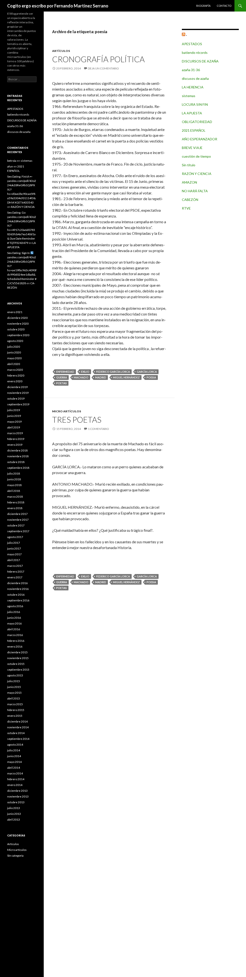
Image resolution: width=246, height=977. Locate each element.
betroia (11, 160)
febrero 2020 (15, 375)
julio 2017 (13, 542)
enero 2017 (14, 577)
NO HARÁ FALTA (195, 191)
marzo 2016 (15, 635)
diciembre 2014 (17, 721)
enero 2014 (14, 785)
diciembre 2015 (17, 652)
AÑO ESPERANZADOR (199, 139)
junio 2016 (14, 617)
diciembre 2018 (17, 450)
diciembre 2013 (17, 790)
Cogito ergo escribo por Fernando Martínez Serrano (57, 5)
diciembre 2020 (17, 318)
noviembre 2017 (18, 519)
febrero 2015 (15, 710)
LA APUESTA (192, 113)
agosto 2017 (15, 537)
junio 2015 (14, 687)
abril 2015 (13, 698)
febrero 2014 (15, 779)
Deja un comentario (103, 68)
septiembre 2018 (18, 468)
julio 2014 (13, 750)
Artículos (61, 51)
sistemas (188, 96)
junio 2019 (14, 416)
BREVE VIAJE (192, 148)
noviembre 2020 (18, 323)
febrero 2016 (15, 641)
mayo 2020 (14, 358)
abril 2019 (13, 427)
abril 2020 (13, 364)
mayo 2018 (14, 485)
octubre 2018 (16, 462)
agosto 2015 (15, 675)
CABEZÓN (190, 200)
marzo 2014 (15, 773)
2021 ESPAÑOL (193, 130)
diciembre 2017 (17, 514)
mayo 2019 (14, 421)
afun (10, 166)
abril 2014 (13, 767)
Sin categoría (15, 855)
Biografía (203, 5)
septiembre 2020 (18, 335)
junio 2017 (14, 548)
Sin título (188, 165)
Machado (81, 377)
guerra (61, 377)
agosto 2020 (15, 341)
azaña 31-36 (191, 70)
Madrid (100, 377)
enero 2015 (14, 715)
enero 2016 (14, 646)
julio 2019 (13, 410)
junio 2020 (14, 352)
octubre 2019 (16, 398)
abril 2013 (13, 819)
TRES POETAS (76, 419)
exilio (85, 371)
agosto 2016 (15, 606)
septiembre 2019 (18, 404)
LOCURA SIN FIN (195, 104)
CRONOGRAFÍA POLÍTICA (98, 59)
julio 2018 (13, 473)
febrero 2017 (15, 571)
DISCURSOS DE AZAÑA (200, 61)
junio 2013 (14, 814)
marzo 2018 (15, 496)
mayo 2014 (14, 762)
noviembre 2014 (18, 727)
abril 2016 (13, 629)
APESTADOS (192, 44)
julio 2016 (13, 612)
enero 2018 (14, 508)
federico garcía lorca (113, 371)
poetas (61, 383)
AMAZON (189, 182)
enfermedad (65, 371)
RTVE (186, 208)
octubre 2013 (16, 802)
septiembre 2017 (18, 531)
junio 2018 (14, 479)
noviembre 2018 (18, 456)
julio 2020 (13, 346)
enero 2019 (14, 444)
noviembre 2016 (18, 589)
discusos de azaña (195, 78)
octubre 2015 (16, 664)
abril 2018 (13, 491)
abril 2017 (13, 560)
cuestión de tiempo (196, 156)
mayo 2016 (14, 623)
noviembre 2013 (18, 796)
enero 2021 (14, 312)
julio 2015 (13, 681)
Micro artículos (66, 411)
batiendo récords (195, 52)
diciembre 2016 (17, 583)
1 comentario (98, 429)
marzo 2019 (15, 433)
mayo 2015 (14, 692)
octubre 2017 (16, 525)
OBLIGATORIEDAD (197, 122)
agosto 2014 (15, 744)
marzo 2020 (15, 369)
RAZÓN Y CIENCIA (196, 174)
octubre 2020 (16, 329)
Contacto (224, 5)
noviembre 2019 (18, 393)
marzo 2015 (15, 704)
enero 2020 (14, 381)
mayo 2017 (14, 554)
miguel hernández (126, 377)
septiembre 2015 (18, 669)
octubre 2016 (16, 594)
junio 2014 (14, 756)
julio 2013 (13, 808)
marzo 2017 (15, 566)
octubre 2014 (16, 733)
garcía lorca (147, 371)
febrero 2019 (15, 439)
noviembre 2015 (18, 658)
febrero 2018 (15, 502)
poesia (151, 377)
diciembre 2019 (17, 387)
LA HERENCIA (192, 87)
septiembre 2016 (18, 600)
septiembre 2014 (18, 739)
